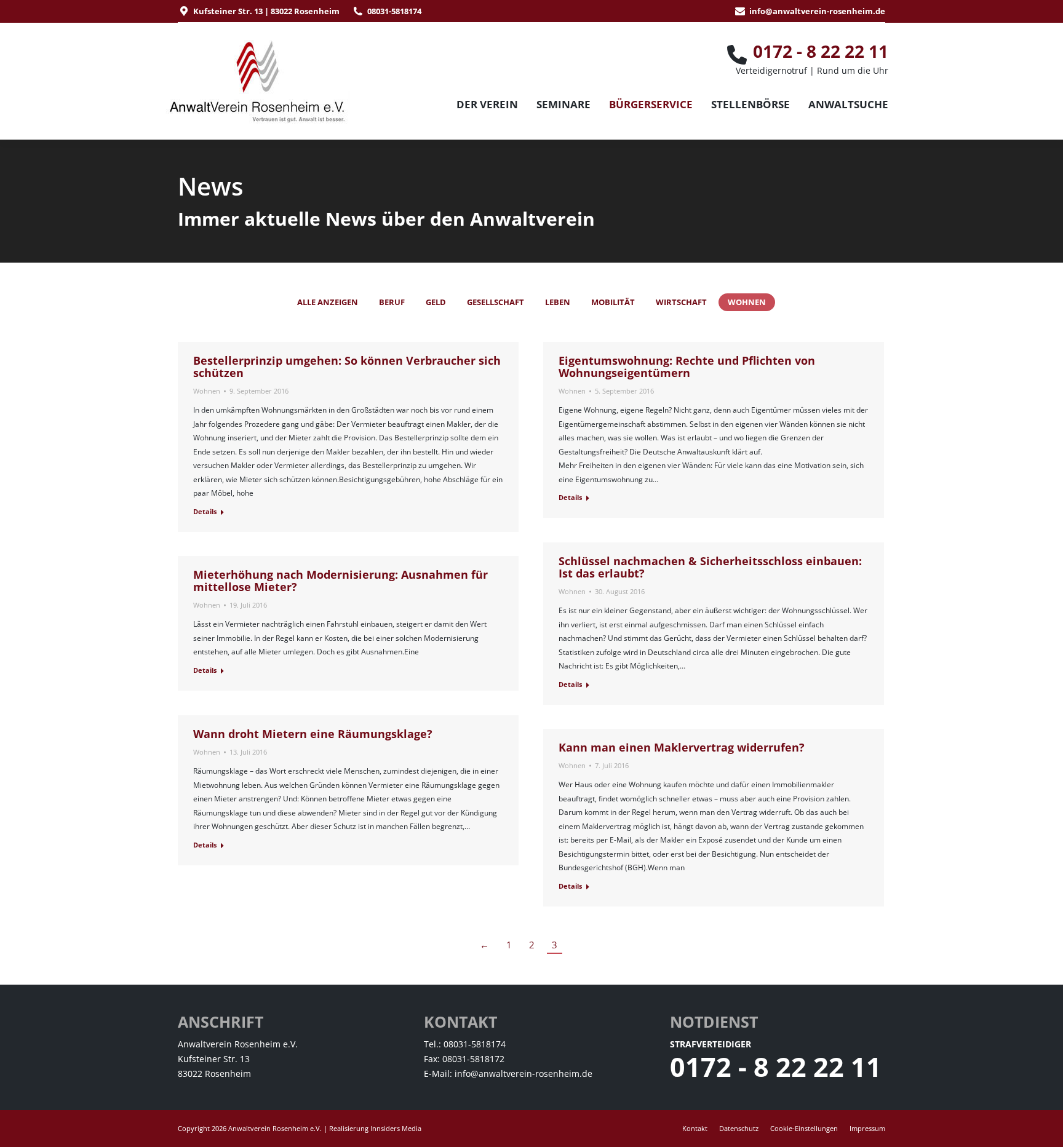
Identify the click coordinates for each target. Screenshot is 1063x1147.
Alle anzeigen (327, 302)
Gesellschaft (495, 302)
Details (205, 511)
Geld (436, 302)
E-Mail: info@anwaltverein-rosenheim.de (508, 1073)
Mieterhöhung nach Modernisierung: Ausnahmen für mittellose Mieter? (340, 580)
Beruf (392, 302)
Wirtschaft (681, 302)
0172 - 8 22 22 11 (776, 1067)
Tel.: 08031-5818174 (465, 1044)
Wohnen (747, 302)
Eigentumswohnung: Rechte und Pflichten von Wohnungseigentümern (687, 366)
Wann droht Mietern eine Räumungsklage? (312, 733)
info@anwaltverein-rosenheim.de (817, 11)
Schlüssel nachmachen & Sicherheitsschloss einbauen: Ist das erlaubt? (710, 567)
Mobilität (613, 302)
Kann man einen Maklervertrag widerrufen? (682, 747)
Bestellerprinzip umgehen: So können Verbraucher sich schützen (347, 366)
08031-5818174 (394, 11)
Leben (557, 302)
